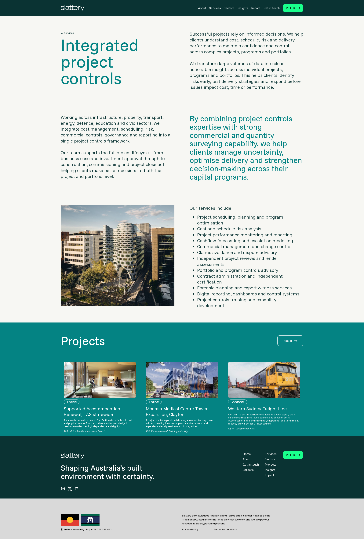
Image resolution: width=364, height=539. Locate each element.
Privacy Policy (190, 529)
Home (247, 454)
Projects (270, 464)
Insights (270, 470)
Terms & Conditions (225, 529)
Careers (248, 470)
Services (271, 454)
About (247, 459)
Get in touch (251, 464)
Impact (269, 475)
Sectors (270, 459)
